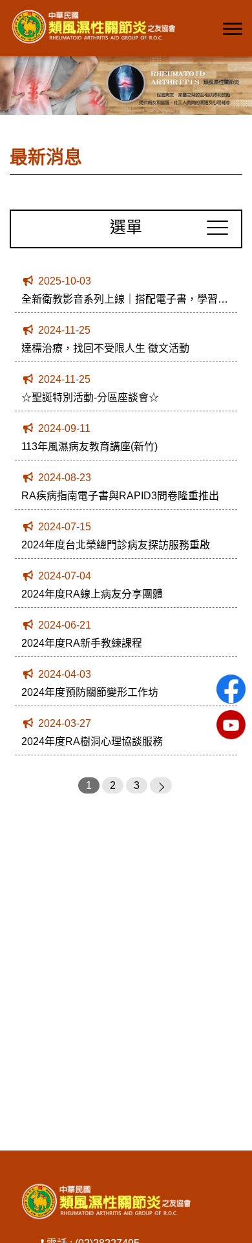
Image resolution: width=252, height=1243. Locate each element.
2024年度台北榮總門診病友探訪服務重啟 (115, 544)
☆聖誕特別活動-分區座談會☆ (90, 397)
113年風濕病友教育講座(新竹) (89, 446)
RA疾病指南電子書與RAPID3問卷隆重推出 (120, 495)
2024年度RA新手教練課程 (81, 643)
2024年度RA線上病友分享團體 (92, 594)
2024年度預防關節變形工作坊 (89, 692)
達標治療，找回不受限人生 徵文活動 (105, 348)
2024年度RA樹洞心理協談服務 (92, 741)
